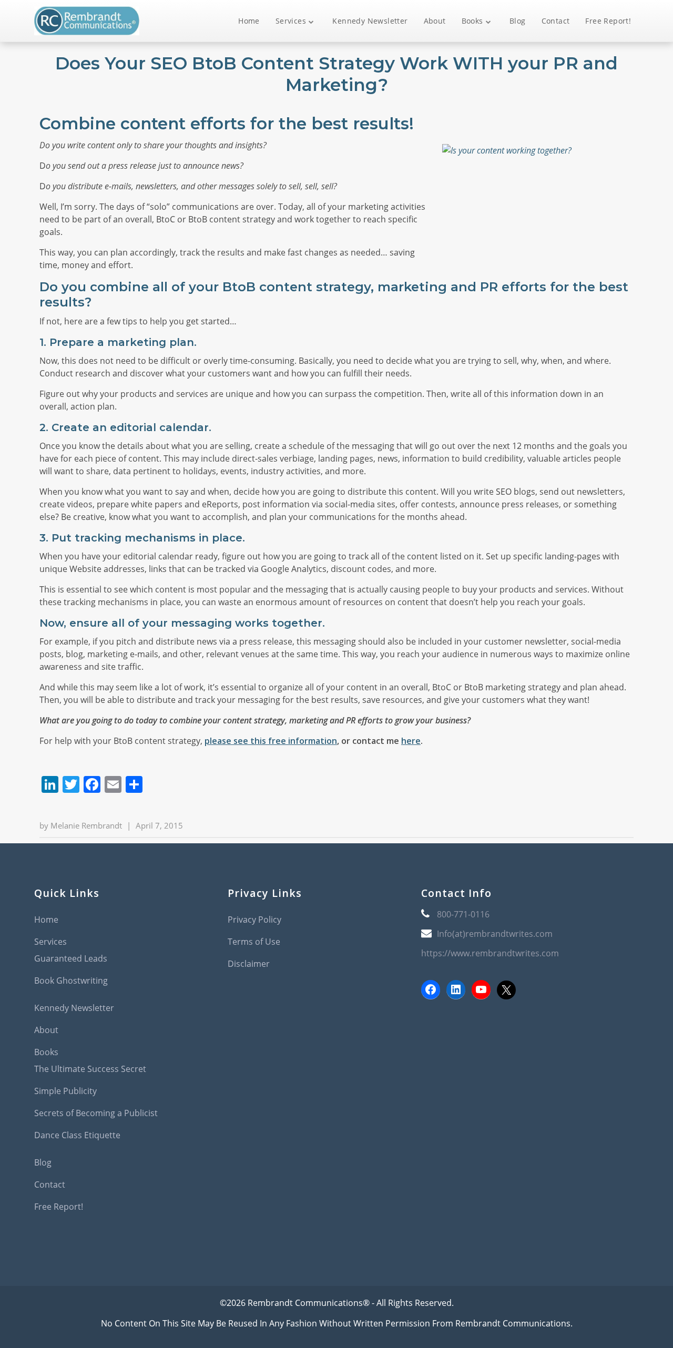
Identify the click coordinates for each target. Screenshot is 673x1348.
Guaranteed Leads (70, 958)
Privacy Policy (254, 919)
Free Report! (608, 21)
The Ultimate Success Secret (90, 1069)
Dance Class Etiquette (77, 1135)
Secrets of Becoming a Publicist (96, 1113)
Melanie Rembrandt (86, 825)
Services (291, 21)
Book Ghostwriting (71, 980)
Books (472, 21)
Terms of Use (254, 941)
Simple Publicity (65, 1091)
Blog (517, 21)
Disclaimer (249, 963)
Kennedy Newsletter (369, 21)
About (435, 21)
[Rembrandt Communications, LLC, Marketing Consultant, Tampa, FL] (437, 1049)
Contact (556, 21)
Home (249, 21)
